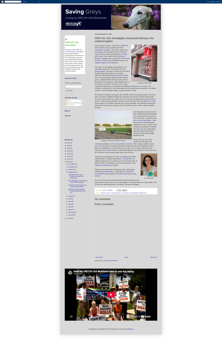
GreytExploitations (107, 171)
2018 (68, 145)
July (69, 199)
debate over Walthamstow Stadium (106, 165)
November (71, 167)
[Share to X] (122, 190)
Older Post (153, 257)
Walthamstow (142, 193)
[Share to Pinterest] (126, 190)
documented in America (124, 144)
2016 (68, 151)
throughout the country (147, 101)
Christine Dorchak (122, 75)
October (71, 169)
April (70, 207)
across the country (141, 86)
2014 (68, 156)
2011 (68, 218)
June (70, 201)
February (71, 212)
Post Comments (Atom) (110, 260)
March (70, 209)
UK (98, 101)
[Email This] (117, 190)
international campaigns (103, 50)
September (72, 172)
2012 (68, 162)
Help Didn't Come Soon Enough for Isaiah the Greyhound (75, 176)
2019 (68, 143)
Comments (71, 104)
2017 (68, 148)
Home (126, 257)
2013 (68, 159)
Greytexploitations (116, 193)
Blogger (130, 329)
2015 (68, 154)
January (71, 215)
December (71, 164)
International (125, 193)
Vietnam (100, 56)
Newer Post (99, 257)
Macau (125, 54)
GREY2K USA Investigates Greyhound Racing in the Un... (77, 191)
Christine (102, 146)
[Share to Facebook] (124, 190)
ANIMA (116, 60)
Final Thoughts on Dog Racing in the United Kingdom (77, 181)
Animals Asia (106, 60)
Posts (69, 101)
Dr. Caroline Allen (126, 159)
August (70, 196)
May (69, 204)
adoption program (100, 63)
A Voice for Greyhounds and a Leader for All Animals (77, 185)
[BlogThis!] (119, 190)
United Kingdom (100, 71)
